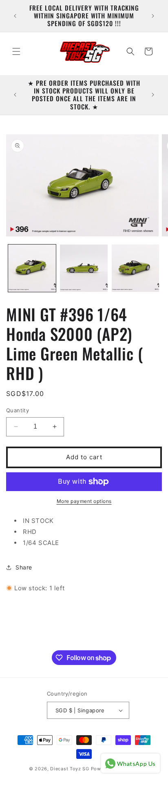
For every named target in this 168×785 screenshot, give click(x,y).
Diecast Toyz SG (69, 769)
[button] (16, 51)
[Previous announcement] (15, 16)
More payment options (84, 501)
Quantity (17, 410)
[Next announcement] (153, 16)
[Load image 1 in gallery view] (32, 268)
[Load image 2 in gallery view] (84, 268)
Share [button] (23, 567)
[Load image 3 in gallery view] (135, 268)
